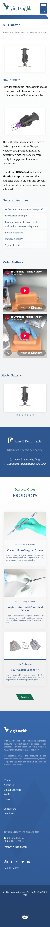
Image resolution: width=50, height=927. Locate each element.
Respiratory (35, 32)
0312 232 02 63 (17, 840)
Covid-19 (9, 813)
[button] (17, 415)
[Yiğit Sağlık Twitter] (22, 861)
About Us (9, 785)
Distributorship (12, 789)
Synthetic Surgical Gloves (25, 544)
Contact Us (10, 808)
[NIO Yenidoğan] (25, 398)
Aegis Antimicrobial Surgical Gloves (25, 609)
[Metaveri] (25, 917)
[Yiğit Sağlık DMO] (6, 861)
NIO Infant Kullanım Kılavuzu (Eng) (26, 463)
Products (7, 32)
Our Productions (25, 664)
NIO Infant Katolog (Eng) (26, 459)
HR (5, 804)
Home (7, 780)
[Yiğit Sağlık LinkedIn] (28, 861)
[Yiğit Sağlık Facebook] (11, 861)
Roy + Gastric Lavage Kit (25, 669)
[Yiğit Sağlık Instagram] (17, 861)
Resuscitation (20, 32)
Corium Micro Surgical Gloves (25, 550)
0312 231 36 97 (16, 837)
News (7, 799)
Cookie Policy (11, 868)
